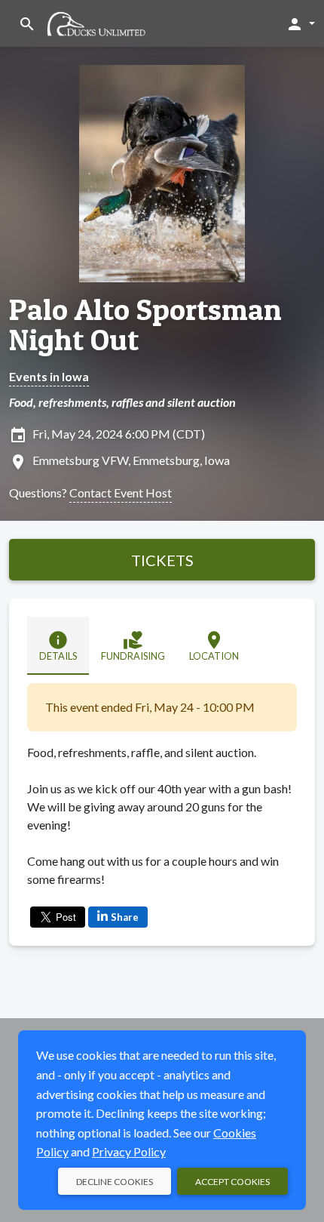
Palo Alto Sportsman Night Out (145, 324)
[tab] (58, 645)
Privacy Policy (129, 1151)
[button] (300, 23)
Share (125, 917)
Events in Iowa (49, 376)
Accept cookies (232, 1181)
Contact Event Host (120, 492)
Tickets (162, 560)
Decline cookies (114, 1181)
